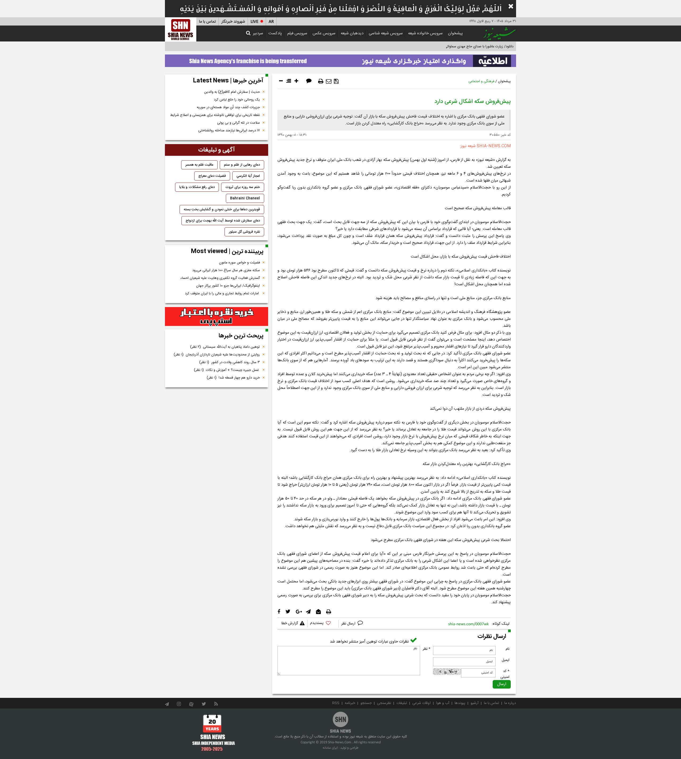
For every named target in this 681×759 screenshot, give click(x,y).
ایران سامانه (330, 747)
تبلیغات (401, 703)
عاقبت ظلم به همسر (199, 165)
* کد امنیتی (504, 674)
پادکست (275, 33)
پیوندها (460, 703)
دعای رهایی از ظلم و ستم (242, 165)
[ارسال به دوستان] (328, 81)
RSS (335, 703)
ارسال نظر (348, 623)
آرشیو (475, 703)
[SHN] (180, 29)
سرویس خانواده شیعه (425, 33)
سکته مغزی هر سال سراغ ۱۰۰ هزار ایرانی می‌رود (226, 270)
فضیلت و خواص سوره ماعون (239, 263)
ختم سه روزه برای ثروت (242, 187)
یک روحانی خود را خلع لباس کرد (237, 100)
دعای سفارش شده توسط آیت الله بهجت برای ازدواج (223, 221)
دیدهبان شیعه (352, 33)
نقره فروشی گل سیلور (244, 232)
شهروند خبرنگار (233, 21)
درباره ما (510, 703)
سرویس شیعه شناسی (386, 33)
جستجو (366, 703)
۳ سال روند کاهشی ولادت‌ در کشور (229, 362)
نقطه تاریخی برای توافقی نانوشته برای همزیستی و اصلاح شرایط (215, 115)
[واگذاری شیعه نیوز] (340, 59)
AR (271, 21)
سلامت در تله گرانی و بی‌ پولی (238, 123)
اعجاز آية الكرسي (248, 176)
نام (507, 649)
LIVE (254, 21)
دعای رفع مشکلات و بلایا (197, 187)
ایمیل (505, 660)
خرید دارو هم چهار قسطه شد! (233, 378)
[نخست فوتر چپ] (214, 732)
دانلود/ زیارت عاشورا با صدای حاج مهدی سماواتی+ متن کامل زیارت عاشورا (461, 46)
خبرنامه (350, 703)
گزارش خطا (289, 623)
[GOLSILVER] (216, 317)
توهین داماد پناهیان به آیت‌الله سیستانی (225, 347)
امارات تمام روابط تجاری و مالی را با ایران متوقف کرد (222, 293)
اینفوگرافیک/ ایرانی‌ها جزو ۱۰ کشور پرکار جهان (228, 286)
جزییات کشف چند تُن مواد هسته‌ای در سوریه (228, 107)
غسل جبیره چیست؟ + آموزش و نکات (227, 370)
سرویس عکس (324, 33)
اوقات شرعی (421, 703)
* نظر (426, 649)
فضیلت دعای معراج (212, 176)
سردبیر (258, 33)
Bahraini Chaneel (245, 198)
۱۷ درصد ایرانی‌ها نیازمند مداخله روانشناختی (229, 130)
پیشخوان (455, 33)
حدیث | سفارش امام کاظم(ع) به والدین (232, 92)
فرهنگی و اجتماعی (481, 81)
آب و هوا (442, 703)
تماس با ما (207, 21)
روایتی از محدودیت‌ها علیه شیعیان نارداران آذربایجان (217, 355)
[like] (323, 624)
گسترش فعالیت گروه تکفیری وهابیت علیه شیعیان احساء (220, 278)
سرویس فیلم (297, 33)
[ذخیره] (336, 81)
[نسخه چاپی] (320, 81)
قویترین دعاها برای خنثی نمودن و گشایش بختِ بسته (222, 209)
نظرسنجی (384, 703)
